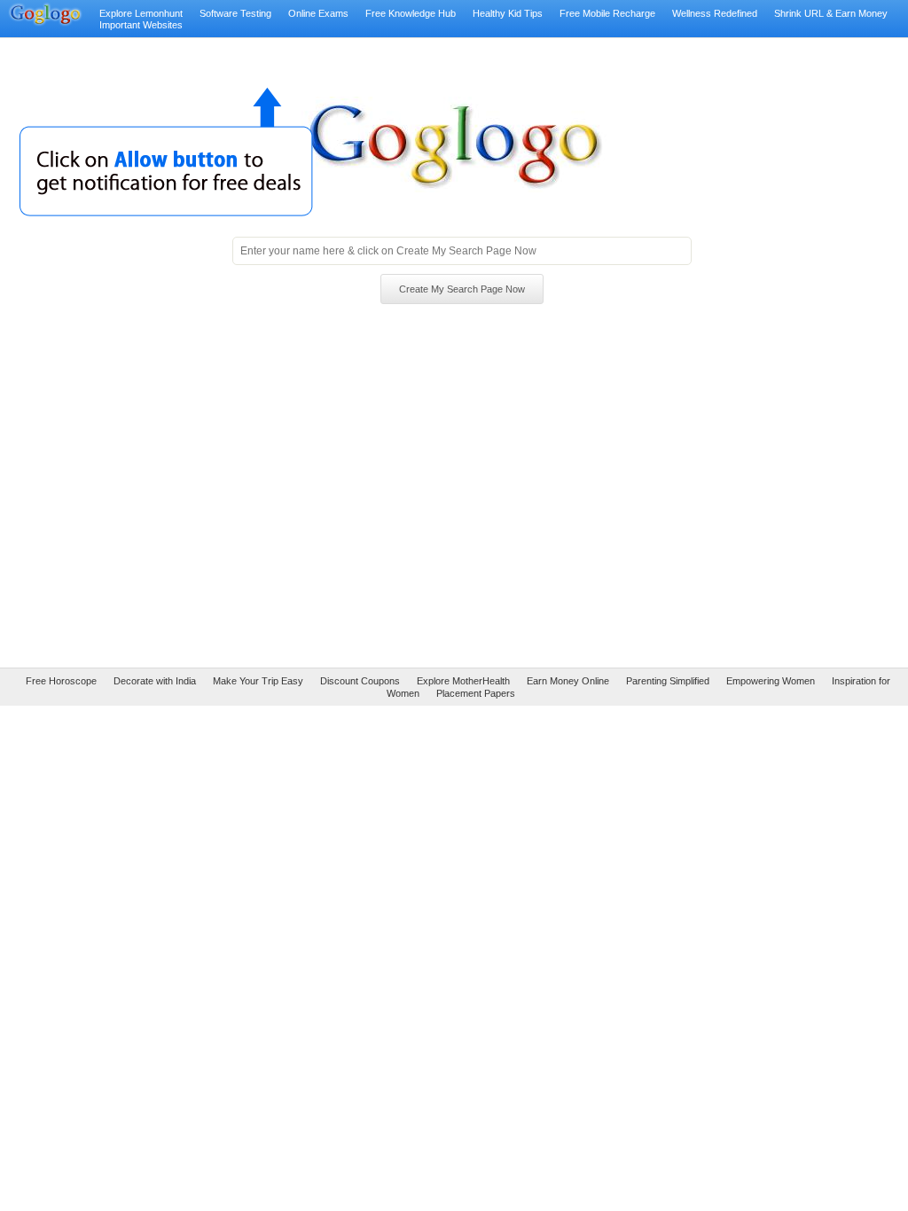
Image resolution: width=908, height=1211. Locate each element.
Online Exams (318, 13)
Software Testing (235, 13)
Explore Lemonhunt (141, 13)
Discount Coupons (360, 681)
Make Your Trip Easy (258, 681)
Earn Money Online (568, 681)
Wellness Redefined (714, 13)
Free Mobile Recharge (607, 13)
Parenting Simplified (667, 681)
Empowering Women (770, 681)
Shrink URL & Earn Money (831, 13)
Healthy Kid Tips (508, 13)
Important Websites (141, 25)
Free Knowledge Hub (410, 13)
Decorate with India (155, 681)
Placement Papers (475, 693)
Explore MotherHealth (463, 681)
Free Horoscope (61, 681)
